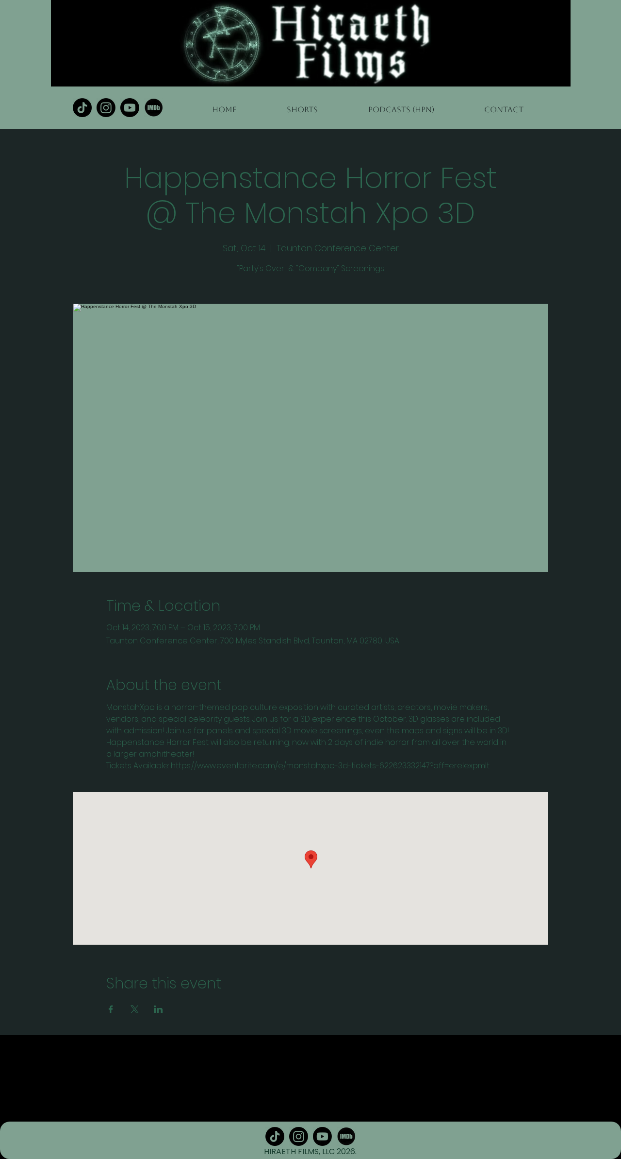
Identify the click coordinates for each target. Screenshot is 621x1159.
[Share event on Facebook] (110, 1009)
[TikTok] (82, 107)
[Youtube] (129, 107)
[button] (401, 105)
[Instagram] (106, 107)
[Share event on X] (134, 1009)
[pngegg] (153, 107)
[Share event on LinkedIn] (158, 1009)
